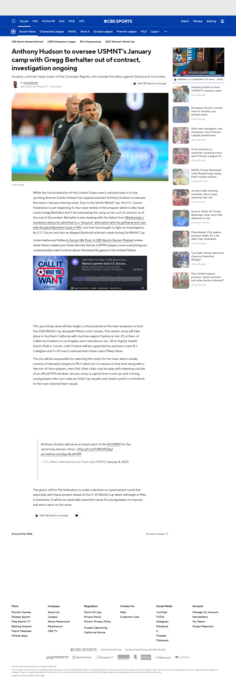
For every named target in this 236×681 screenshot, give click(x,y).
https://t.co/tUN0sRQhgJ (95, 449)
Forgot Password (202, 626)
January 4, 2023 (118, 462)
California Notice (94, 632)
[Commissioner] (127, 656)
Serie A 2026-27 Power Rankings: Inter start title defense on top (206, 215)
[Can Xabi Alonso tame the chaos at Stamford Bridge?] (181, 259)
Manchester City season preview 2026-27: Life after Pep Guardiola (206, 236)
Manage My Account (205, 612)
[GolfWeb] (182, 657)
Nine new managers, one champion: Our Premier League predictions (206, 132)
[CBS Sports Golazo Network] (146, 649)
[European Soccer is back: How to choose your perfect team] (181, 114)
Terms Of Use (92, 612)
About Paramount (59, 621)
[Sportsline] (82, 657)
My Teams (198, 621)
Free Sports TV (21, 621)
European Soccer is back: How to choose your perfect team (207, 111)
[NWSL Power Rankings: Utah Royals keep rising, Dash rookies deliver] (181, 177)
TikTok (160, 617)
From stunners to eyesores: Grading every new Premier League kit (206, 153)
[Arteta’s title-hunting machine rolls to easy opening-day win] (181, 197)
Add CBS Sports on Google (151, 83)
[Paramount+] (104, 656)
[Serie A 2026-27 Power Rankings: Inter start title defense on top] (181, 218)
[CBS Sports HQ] (111, 649)
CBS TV (53, 631)
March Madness (21, 631)
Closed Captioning (95, 628)
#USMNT (114, 444)
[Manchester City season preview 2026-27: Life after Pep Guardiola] (181, 239)
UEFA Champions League (62, 41)
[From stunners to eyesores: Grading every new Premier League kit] (181, 156)
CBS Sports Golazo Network (27, 41)
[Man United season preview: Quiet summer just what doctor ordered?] (181, 280)
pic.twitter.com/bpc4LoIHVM (61, 454)
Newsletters (200, 617)
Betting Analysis (22, 626)
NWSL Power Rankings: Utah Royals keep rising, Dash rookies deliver (206, 173)
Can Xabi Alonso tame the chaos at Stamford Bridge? (207, 256)
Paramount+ (55, 626)
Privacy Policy (92, 617)
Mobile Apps (20, 635)
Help (123, 612)
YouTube (161, 612)
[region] (198, 62)
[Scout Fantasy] (163, 657)
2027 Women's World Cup (120, 41)
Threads (161, 635)
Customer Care (129, 617)
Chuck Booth (31, 82)
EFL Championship (90, 41)
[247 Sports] (57, 656)
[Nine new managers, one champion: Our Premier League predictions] (181, 135)
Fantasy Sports (21, 617)
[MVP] (146, 656)
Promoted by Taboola (155, 534)
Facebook (162, 626)
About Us (53, 612)
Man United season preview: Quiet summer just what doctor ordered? (207, 277)
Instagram (162, 621)
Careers (53, 617)
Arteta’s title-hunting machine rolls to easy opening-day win (204, 194)
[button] (166, 31)
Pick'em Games (21, 612)
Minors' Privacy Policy (97, 621)
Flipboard (162, 640)
